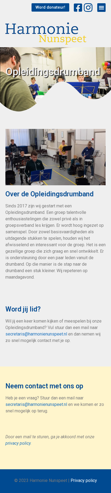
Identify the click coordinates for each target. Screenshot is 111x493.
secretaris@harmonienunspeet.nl (36, 334)
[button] (50, 7)
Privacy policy (84, 480)
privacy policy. (18, 443)
